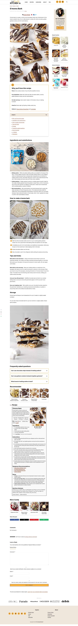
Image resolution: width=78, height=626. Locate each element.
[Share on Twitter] (35, 14)
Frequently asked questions (18, 128)
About (45, 2)
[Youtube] (63, 2)
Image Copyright (51, 615)
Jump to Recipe (26, 14)
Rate (42, 424)
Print (38, 424)
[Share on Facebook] (34, 14)
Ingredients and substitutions (18, 120)
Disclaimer (50, 614)
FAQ (50, 2)
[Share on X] (24, 520)
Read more (60, 27)
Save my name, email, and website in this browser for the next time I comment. (29, 582)
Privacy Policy (50, 612)
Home (26, 2)
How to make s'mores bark (18, 122)
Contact (49, 617)
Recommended (15, 130)
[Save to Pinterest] (34, 520)
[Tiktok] (25, 613)
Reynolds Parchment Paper (19, 469)
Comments (14, 134)
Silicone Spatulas (17, 471)
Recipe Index (31, 612)
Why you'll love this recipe (18, 118)
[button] (32, 15)
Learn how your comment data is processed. (38, 591)
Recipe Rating (13, 547)
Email (11, 576)
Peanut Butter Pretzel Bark (23, 109)
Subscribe (38, 2)
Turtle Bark (33, 109)
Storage (14, 126)
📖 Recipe (14, 132)
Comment (12, 551)
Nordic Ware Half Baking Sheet (20, 467)
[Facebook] (57, 2)
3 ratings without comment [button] (30, 536)
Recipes (32, 2)
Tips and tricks (15, 124)
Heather (17, 422)
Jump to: (13, 114)
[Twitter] (22, 613)
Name (11, 571)
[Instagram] (60, 2)
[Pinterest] (19, 613)
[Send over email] (44, 520)
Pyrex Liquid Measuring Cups (19, 470)
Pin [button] (33, 424)
